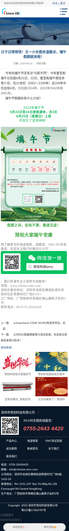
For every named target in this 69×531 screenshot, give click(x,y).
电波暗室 (32, 440)
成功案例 (11, 448)
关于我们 (53, 448)
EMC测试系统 (53, 440)
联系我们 (11, 456)
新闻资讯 (32, 448)
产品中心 (11, 440)
